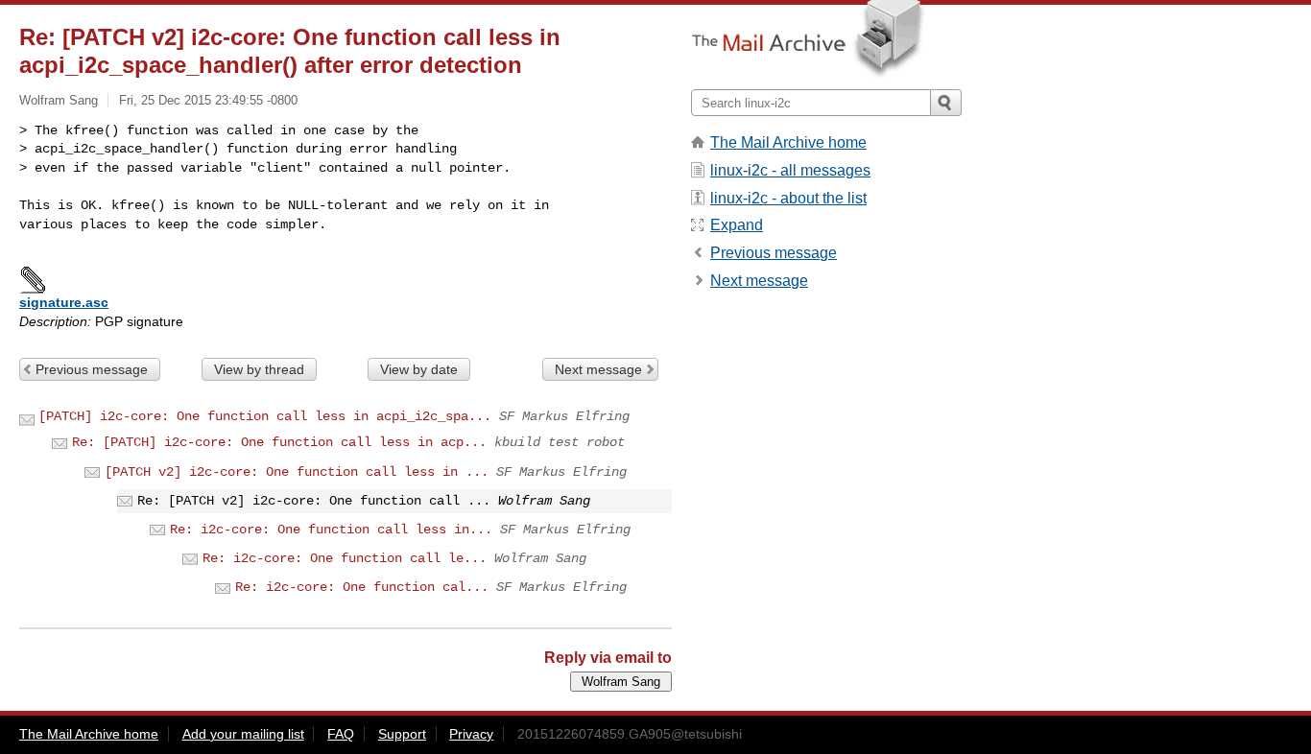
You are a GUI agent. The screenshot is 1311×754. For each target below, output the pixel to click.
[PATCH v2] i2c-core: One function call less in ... (297, 472)
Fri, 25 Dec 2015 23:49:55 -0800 (208, 100)
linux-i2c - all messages (790, 170)
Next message (598, 369)
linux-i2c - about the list (788, 198)
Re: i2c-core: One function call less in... (331, 529)
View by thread (259, 369)
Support (402, 734)
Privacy (471, 734)
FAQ (340, 734)
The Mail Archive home (788, 142)
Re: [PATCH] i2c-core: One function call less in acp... (279, 442)
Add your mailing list (243, 734)
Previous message (92, 369)
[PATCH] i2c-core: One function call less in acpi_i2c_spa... (264, 416)
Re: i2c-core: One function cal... (362, 587)
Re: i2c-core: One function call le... (345, 558)
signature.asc (63, 302)
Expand (736, 225)
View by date (419, 369)
